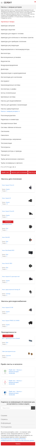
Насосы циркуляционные (10, 109)
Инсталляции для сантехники (11, 77)
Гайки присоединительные (8, 351)
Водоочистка (5, 61)
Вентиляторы (5, 53)
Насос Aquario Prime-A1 (8, 185)
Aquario (8, 189)
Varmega (8, 293)
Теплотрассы (5, 147)
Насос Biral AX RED (7, 263)
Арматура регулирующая (10, 45)
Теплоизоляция (6, 143)
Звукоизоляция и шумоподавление (13, 73)
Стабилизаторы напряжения (11, 139)
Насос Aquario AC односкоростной (10, 276)
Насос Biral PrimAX (7, 224)
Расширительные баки (9, 123)
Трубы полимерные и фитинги (11, 163)
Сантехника (5, 131)
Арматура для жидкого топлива (12, 33)
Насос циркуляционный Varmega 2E (11, 289)
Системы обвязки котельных (11, 127)
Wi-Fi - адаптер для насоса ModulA (11, 338)
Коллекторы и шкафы (8, 89)
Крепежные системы (8, 97)
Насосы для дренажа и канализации (14, 105)
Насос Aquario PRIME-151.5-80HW (10, 320)
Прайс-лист (5, 172)
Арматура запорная (8, 26)
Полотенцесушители (8, 115)
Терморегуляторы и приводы (11, 151)
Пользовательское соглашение (10, 438)
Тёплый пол (5, 155)
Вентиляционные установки (11, 57)
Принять (18, 443)
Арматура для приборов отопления (13, 41)
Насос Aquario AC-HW (7, 307)
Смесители (5, 135)
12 (7, 204)
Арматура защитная (8, 29)
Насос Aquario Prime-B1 (8, 211)
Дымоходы (5, 69)
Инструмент (5, 81)
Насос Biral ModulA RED (8, 250)
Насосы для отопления (19, 172)
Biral (7, 228)
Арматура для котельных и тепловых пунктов (17, 37)
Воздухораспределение (9, 65)
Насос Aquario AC (6, 198)
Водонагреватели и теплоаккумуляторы (15, 49)
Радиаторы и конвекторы (10, 119)
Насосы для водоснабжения (11, 101)
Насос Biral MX (6, 237)
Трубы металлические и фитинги (12, 159)
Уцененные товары (7, 22)
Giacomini (8, 355)
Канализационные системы (10, 85)
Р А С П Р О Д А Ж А (8, 167)
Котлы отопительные (8, 93)
